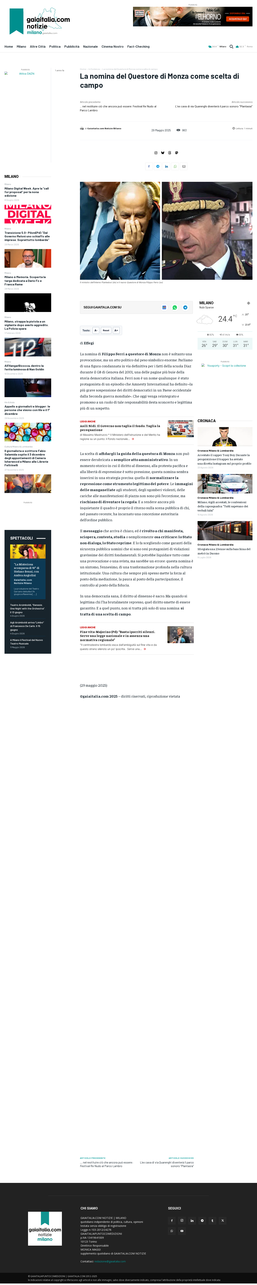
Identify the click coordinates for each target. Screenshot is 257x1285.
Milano (8, 184)
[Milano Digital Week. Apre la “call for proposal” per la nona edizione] (28, 214)
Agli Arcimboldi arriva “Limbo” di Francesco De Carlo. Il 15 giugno (27, 626)
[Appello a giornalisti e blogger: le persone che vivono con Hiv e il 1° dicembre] (28, 432)
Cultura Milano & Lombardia (19, 446)
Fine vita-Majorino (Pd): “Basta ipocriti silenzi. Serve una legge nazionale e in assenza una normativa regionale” (117, 635)
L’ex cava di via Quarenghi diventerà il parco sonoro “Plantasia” (213, 106)
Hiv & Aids (10, 402)
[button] (231, 46)
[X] (222, 1221)
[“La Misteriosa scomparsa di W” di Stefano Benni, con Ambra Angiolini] (28, 551)
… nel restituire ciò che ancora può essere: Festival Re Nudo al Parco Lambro (106, 1164)
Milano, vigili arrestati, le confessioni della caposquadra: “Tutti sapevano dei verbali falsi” (223, 506)
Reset (106, 330)
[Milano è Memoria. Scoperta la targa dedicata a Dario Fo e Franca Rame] (28, 302)
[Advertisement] (33, 513)
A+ (116, 330)
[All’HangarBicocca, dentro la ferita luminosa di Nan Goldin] (28, 387)
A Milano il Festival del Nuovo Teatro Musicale (26, 641)
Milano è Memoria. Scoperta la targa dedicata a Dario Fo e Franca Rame (25, 280)
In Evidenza (94, 69)
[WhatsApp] (175, 166)
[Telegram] (157, 166)
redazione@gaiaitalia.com (110, 1261)
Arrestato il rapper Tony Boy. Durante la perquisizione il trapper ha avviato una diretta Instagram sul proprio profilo (224, 459)
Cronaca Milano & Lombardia (215, 450)
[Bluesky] (162, 153)
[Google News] (164, 307)
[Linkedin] (166, 166)
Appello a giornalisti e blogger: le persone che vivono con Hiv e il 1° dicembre (27, 409)
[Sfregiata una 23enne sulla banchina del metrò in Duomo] (225, 530)
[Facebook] (149, 166)
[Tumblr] (212, 1221)
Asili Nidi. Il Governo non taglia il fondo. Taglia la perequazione (120, 427)
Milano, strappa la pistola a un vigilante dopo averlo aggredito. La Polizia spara (27, 325)
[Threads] (169, 153)
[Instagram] (155, 153)
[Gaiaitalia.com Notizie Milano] (82, 128)
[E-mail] (183, 166)
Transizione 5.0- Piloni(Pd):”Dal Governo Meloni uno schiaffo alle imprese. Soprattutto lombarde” (27, 236)
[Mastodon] (176, 153)
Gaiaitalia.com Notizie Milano (23, 581)
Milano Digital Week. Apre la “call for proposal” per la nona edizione (27, 192)
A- (96, 330)
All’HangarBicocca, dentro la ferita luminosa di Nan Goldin (24, 367)
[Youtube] (182, 1231)
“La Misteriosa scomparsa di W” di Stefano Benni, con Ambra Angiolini (26, 569)
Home (83, 69)
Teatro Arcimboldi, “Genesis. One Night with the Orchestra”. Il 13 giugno (27, 608)
